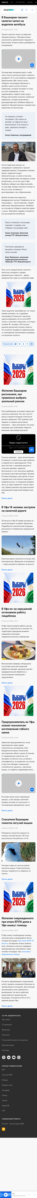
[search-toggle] (26, 10)
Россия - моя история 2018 (13, 1124)
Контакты (6, 1035)
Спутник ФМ (20, 2)
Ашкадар (5, 1090)
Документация (8, 1045)
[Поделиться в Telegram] (27, 344)
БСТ (12, 2)
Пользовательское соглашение (15, 1040)
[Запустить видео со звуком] (18, 59)
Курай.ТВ (5, 1106)
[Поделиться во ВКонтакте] (19, 344)
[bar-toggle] (32, 10)
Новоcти (5, 2)
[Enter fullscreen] (35, 1194)
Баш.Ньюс (6, 1019)
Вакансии (6, 1030)
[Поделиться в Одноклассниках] (23, 344)
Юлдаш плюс (7, 1085)
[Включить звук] (31, 449)
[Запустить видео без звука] (32, 65)
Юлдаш (30, 2)
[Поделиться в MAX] (15, 344)
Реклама (5, 1050)
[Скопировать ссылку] (31, 344)
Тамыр (4, 1095)
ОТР (3, 1111)
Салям (4, 1100)
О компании (7, 1025)
